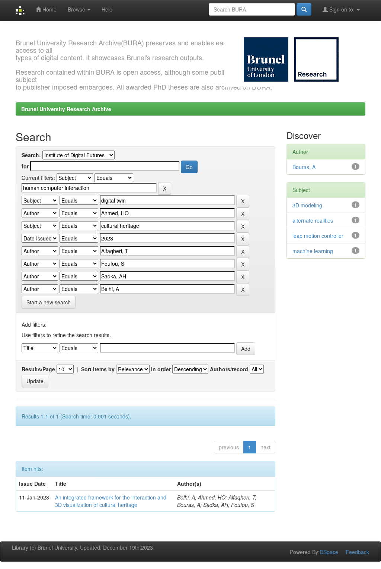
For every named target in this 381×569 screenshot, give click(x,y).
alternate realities (312, 220)
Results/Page (38, 369)
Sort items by (98, 369)
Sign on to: (342, 9)
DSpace (329, 552)
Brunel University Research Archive (66, 109)
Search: (31, 155)
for (25, 166)
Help (107, 9)
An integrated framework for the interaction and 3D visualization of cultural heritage (110, 501)
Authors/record (229, 369)
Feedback (357, 552)
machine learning (312, 251)
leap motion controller (317, 235)
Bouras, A (304, 167)
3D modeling (307, 205)
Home (49, 9)
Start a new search (48, 302)
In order (161, 369)
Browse (77, 9)
